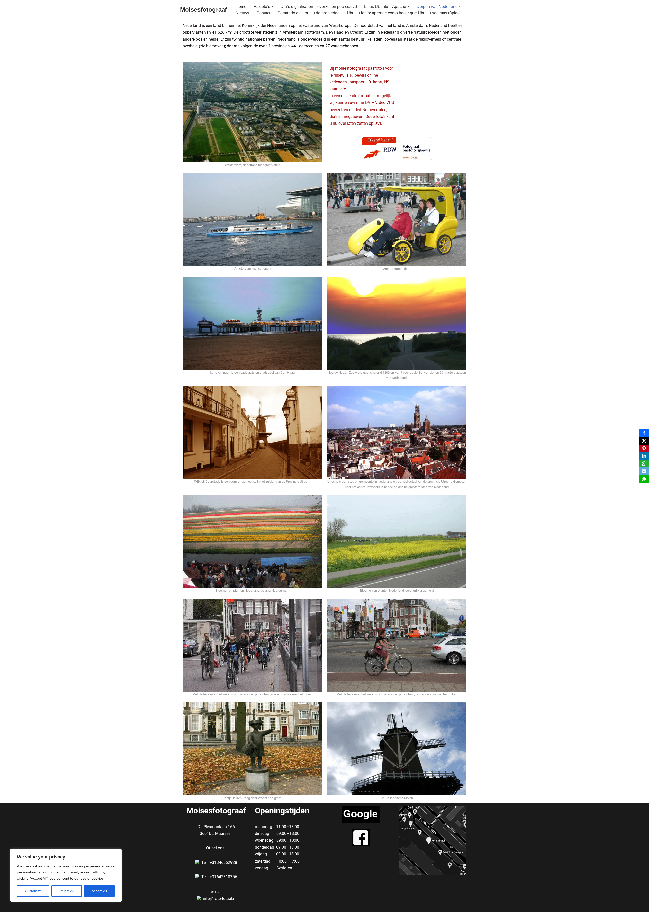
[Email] (644, 471)
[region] (66, 875)
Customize (33, 891)
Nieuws (242, 13)
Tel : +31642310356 (219, 876)
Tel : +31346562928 (219, 862)
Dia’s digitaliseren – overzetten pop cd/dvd (319, 6)
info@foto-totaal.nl (220, 898)
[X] (644, 441)
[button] (273, 6)
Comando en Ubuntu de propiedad (308, 13)
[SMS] (644, 479)
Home (241, 6)
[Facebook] (644, 433)
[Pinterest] (644, 448)
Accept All (99, 891)
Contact (263, 13)
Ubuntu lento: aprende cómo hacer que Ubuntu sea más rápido (403, 13)
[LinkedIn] (644, 456)
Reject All (66, 891)
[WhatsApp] (644, 463)
